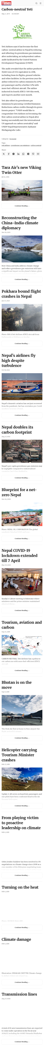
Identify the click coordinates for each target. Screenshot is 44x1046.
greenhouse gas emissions (20, 145)
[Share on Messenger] (13, 154)
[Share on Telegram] (28, 154)
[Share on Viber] (33, 154)
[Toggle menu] (40, 3)
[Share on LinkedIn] (18, 154)
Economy (15, 14)
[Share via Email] (38, 154)
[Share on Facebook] (9, 154)
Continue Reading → (22, 206)
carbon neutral (35, 145)
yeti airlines (6, 145)
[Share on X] (4, 154)
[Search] (36, 3)
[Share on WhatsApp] (23, 154)
